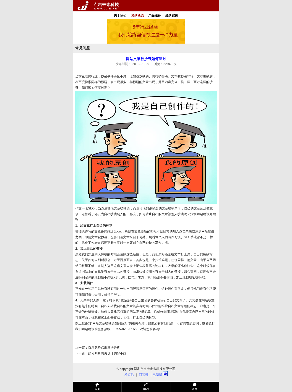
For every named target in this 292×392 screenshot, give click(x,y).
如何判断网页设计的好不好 (107, 353)
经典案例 (171, 15)
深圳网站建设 (199, 214)
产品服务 (154, 15)
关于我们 (120, 15)
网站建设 (88, 329)
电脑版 (157, 374)
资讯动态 (137, 15)
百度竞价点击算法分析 (104, 347)
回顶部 (144, 374)
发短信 (129, 374)
